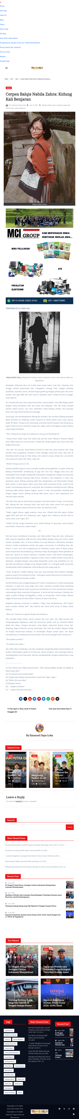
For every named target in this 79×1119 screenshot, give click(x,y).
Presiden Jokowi (9, 1079)
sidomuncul (18, 1083)
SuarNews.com (10, 927)
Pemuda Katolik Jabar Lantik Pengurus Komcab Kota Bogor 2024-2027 (31, 845)
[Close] (0, 2)
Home (2, 6)
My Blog (3, 33)
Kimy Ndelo (8, 1066)
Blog (1, 20)
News (46, 949)
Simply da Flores (10, 1092)
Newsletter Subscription (9, 38)
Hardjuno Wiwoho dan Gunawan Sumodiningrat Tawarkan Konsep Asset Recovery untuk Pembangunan (33, 896)
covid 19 (7, 1039)
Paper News (17, 1114)
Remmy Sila (21, 1079)
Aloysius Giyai (9, 1030)
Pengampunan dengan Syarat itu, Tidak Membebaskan (20, 43)
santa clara (8, 1083)
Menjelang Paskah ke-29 (38, 776)
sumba (20, 1092)
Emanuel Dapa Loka (19, 105)
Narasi (11, 983)
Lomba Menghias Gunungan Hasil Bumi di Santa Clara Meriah (29, 856)
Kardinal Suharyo (10, 1061)
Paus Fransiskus (19, 1066)
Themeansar (14, 1117)
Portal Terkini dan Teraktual (10, 47)
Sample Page (4, 61)
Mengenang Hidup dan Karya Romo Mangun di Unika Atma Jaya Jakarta (32, 867)
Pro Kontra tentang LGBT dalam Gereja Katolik (23, 850)
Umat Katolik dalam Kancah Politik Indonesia (22, 861)
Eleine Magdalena (18, 1039)
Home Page (4, 29)
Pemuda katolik (9, 1075)
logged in (19, 801)
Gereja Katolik (9, 1048)
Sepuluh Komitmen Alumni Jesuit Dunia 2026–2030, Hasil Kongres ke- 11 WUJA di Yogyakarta (33, 916)
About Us (3, 15)
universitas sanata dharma (16, 108)
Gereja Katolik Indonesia (12, 1052)
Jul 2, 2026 (42, 784)
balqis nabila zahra (49, 105)
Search (11, 820)
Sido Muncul (8, 1088)
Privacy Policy (5, 52)
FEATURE (12, 949)
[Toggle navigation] (6, 68)
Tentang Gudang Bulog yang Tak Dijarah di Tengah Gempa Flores (30, 906)
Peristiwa (47, 983)
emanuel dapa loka (10, 1044)
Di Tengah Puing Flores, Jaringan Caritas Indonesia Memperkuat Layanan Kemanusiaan (30, 886)
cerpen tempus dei (63, 105)
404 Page (3, 10)
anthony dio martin (10, 1035)
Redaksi (3, 56)
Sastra (9, 88)
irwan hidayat (9, 1057)
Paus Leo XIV (8, 1070)
